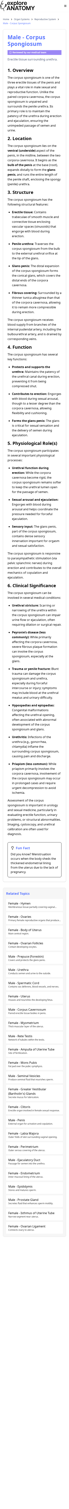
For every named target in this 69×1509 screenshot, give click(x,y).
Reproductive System (45, 19)
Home (6, 19)
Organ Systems (22, 19)
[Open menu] (65, 6)
